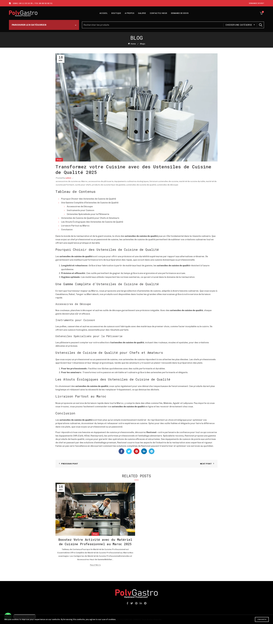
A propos (129, 13)
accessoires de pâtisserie (100, 181)
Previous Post (69, 463)
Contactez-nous (158, 13)
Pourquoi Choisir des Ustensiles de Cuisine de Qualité (88, 199)
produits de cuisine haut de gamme (108, 185)
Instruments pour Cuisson (80, 210)
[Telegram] (151, 451)
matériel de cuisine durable (192, 181)
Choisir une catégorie (239, 25)
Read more (95, 565)
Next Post (206, 463)
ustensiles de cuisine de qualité (141, 185)
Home (133, 44)
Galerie (142, 13)
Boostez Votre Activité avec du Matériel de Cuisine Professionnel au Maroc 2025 (95, 541)
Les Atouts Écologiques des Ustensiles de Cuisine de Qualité (92, 222)
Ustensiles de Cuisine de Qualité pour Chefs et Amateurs (90, 218)
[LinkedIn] (144, 451)
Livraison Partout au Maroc (75, 225)
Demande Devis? (256, 3)
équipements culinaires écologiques (131, 181)
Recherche (260, 25)
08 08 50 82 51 (45, 3)
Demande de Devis (180, 13)
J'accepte (261, 619)
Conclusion (67, 229)
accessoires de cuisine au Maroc (72, 181)
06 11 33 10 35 (26, 3)
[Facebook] (121, 451)
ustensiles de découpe (167, 185)
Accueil (104, 13)
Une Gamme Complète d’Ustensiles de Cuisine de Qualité (89, 202)
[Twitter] (129, 451)
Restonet (151, 432)
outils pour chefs (83, 185)
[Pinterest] (136, 451)
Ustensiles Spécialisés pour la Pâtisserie (88, 214)
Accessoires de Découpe (80, 206)
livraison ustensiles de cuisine (164, 181)
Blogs (142, 44)
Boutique (116, 13)
